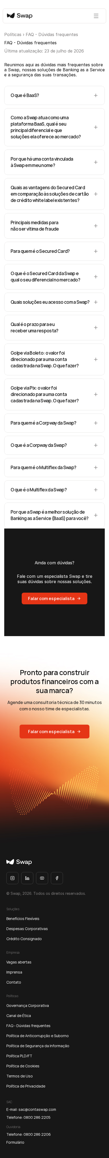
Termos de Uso (19, 1075)
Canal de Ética (18, 1015)
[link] (19, 862)
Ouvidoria (13, 1127)
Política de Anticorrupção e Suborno (37, 1035)
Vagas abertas (18, 962)
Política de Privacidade (25, 1086)
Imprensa (14, 972)
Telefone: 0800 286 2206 (28, 1134)
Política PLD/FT (19, 1055)
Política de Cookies (22, 1065)
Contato (13, 982)
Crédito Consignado (24, 938)
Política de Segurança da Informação (37, 1045)
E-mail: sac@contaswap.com (31, 1109)
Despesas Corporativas (27, 928)
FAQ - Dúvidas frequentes (28, 1025)
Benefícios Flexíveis (22, 918)
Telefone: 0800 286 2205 (28, 1117)
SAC (9, 1102)
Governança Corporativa (27, 1005)
